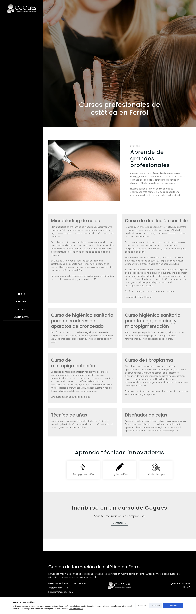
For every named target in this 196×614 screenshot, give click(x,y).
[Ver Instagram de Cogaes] (184, 587)
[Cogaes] (21, 8)
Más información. (76, 609)
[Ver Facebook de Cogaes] (180, 587)
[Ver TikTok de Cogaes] (188, 587)
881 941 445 (63, 587)
